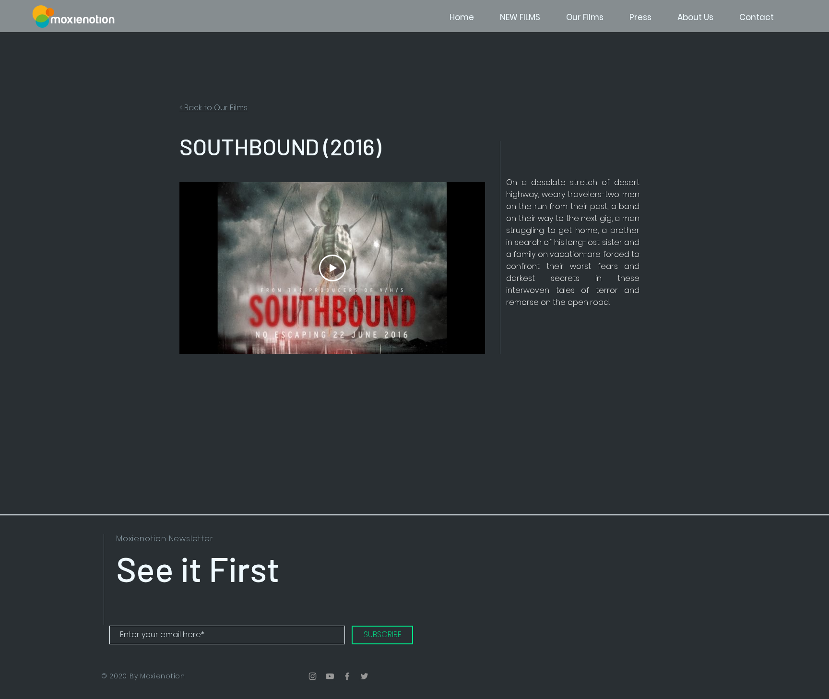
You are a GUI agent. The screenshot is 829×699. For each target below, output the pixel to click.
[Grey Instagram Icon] (313, 676)
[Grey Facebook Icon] (347, 676)
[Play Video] (332, 268)
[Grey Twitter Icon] (364, 676)
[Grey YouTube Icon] (330, 676)
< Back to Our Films (213, 107)
